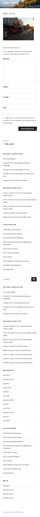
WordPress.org (8, 498)
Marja (5, 217)
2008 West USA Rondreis (12, 230)
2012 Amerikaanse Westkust (13, 238)
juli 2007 (6, 417)
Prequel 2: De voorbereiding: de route (16, 170)
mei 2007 (6, 421)
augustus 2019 (8, 379)
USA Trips (10, 3)
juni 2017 (6, 384)
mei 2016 (6, 396)
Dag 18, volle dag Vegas (18, 213)
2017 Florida (7, 257)
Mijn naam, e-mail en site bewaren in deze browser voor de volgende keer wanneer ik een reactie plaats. (19, 120)
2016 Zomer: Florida (10, 249)
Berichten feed (8, 490)
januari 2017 (7, 388)
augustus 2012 (8, 400)
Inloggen (6, 486)
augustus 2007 (8, 412)
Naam (6, 87)
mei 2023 (6, 375)
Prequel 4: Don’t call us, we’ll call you (15, 180)
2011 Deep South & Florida (12, 234)
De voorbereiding (9, 159)
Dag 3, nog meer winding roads (20, 217)
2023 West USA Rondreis (12, 265)
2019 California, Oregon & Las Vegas (16, 261)
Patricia (5, 363)
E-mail (6, 97)
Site (4, 108)
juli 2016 (6, 392)
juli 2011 (6, 404)
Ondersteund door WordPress (13, 512)
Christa (5, 358)
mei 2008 (6, 408)
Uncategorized (8, 269)
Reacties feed (8, 494)
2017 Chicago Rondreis (11, 253)
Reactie (6, 59)
